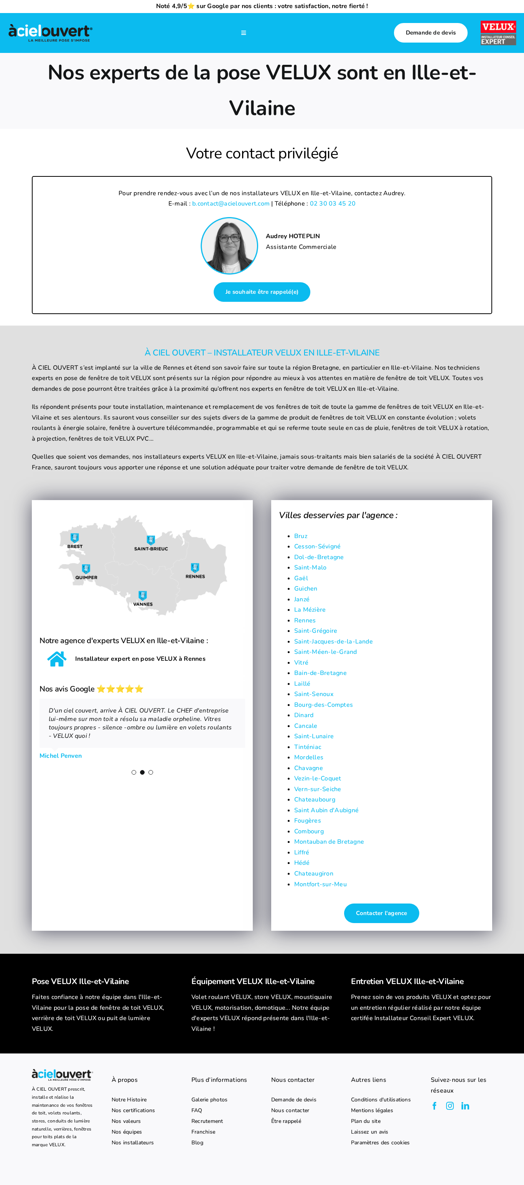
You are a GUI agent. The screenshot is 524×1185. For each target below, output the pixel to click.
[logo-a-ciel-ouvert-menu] (50, 25)
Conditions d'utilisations (381, 1100)
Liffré (301, 852)
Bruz (300, 536)
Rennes (305, 620)
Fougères (307, 820)
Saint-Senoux (313, 694)
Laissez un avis (370, 1132)
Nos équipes (127, 1132)
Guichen (306, 588)
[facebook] (434, 1106)
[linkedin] (465, 1106)
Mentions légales (372, 1110)
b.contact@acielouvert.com (231, 203)
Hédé (302, 863)
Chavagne (308, 768)
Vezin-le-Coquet (317, 778)
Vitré (301, 662)
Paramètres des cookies (380, 1143)
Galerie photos (209, 1100)
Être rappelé (286, 1121)
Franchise (203, 1132)
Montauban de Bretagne (329, 842)
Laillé (302, 684)
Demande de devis (293, 1100)
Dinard (303, 715)
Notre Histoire (129, 1100)
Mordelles (308, 757)
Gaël (301, 578)
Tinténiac (307, 747)
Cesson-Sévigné (317, 546)
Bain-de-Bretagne (320, 673)
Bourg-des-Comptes (323, 705)
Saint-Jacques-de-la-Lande (333, 641)
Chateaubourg (314, 799)
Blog (197, 1143)
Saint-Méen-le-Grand (325, 652)
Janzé (302, 599)
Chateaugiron (313, 873)
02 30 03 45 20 (333, 203)
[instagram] (450, 1106)
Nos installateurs (133, 1143)
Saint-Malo (310, 567)
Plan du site (366, 1121)
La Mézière (310, 610)
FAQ (197, 1110)
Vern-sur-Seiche (317, 789)
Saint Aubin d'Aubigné (326, 810)
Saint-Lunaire (314, 736)
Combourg (309, 831)
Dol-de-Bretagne (319, 557)
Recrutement (207, 1121)
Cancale (306, 726)
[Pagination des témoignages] (134, 772)
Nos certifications (133, 1110)
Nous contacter (290, 1110)
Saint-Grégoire (315, 631)
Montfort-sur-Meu (320, 884)
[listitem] (102, 1013)
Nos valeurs (126, 1121)
